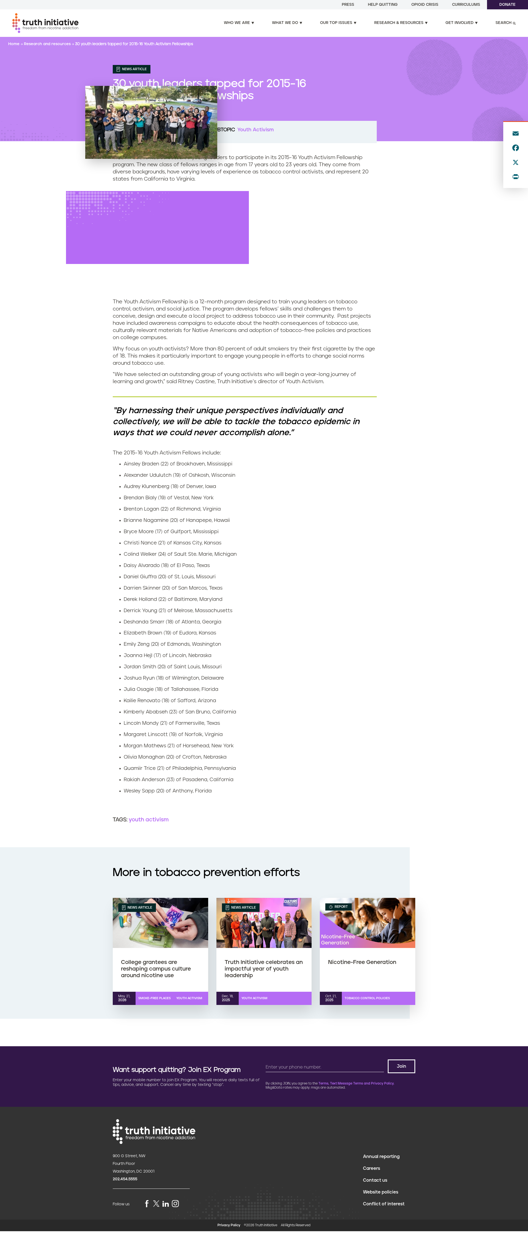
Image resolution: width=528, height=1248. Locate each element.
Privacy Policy (229, 1225)
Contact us (375, 1180)
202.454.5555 (125, 1179)
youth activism (149, 819)
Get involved (460, 23)
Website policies (380, 1192)
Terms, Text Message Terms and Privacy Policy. (356, 1083)
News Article (134, 69)
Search (504, 23)
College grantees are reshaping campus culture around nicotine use (156, 969)
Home (14, 44)
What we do (285, 23)
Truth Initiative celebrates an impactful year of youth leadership (264, 969)
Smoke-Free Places (154, 998)
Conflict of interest (384, 1204)
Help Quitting (383, 5)
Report (341, 907)
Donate (507, 5)
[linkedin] (165, 1204)
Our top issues (336, 23)
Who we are (237, 23)
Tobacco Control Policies (367, 998)
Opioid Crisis (424, 5)
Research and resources (48, 44)
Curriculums (466, 5)
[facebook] (146, 1204)
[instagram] (175, 1204)
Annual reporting (381, 1156)
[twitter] (156, 1203)
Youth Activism (255, 129)
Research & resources (399, 23)
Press (348, 5)
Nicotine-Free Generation (362, 962)
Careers (371, 1168)
